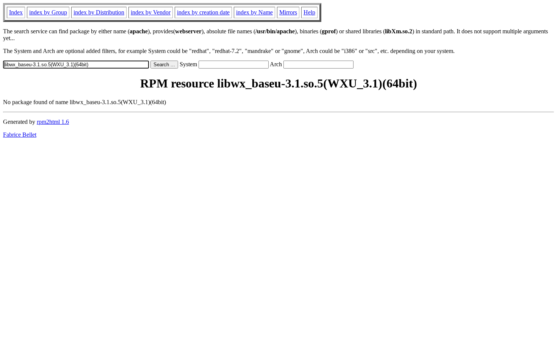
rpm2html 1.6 (53, 122)
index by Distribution (99, 12)
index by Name (254, 12)
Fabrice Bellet (19, 134)
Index (16, 12)
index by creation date (203, 12)
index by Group (48, 12)
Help (309, 12)
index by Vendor (151, 12)
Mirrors (288, 12)
